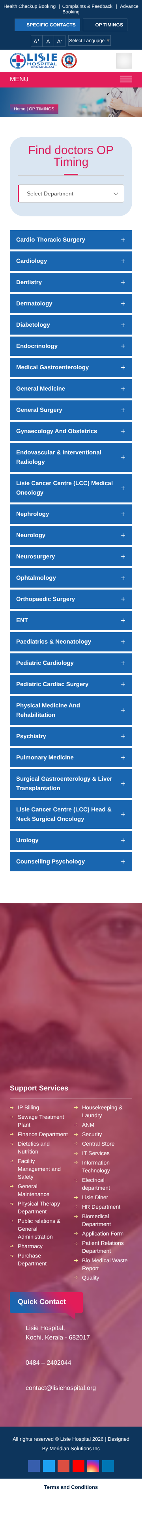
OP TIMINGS (108, 25)
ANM (88, 1125)
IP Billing (28, 1107)
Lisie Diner (95, 1197)
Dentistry (29, 282)
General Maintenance (33, 1190)
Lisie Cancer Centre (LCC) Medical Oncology (64, 488)
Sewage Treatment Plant (41, 1121)
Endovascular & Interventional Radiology (58, 457)
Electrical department (96, 1184)
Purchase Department (32, 1259)
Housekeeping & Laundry (102, 1111)
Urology (27, 840)
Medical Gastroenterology (52, 367)
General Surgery (39, 410)
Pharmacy (30, 1246)
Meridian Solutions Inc (74, 1448)
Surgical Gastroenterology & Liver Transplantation (64, 784)
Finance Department (43, 1134)
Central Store (98, 1143)
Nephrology (32, 514)
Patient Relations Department (103, 1247)
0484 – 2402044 (48, 1363)
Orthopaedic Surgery (45, 599)
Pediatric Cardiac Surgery (52, 684)
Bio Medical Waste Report (104, 1264)
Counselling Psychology (50, 861)
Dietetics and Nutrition (34, 1147)
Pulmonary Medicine (45, 757)
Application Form (102, 1233)
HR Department (101, 1207)
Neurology (30, 535)
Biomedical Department (96, 1220)
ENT (22, 620)
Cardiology (31, 261)
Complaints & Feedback (87, 6)
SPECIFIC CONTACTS (50, 25)
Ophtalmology (36, 578)
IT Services (96, 1153)
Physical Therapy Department (39, 1207)
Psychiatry (31, 736)
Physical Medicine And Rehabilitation (48, 710)
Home (19, 109)
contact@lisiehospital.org (61, 1388)
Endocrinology (37, 346)
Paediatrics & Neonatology (53, 641)
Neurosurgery (35, 556)
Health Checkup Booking (30, 6)
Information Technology (96, 1166)
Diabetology (33, 325)
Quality (90, 1277)
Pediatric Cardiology (45, 663)
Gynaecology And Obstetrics (56, 431)
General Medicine (40, 388)
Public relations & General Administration (39, 1229)
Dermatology (34, 303)
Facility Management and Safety (39, 1169)
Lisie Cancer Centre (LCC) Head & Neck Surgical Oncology (64, 814)
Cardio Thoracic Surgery (50, 239)
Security (92, 1134)
